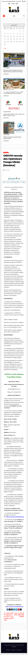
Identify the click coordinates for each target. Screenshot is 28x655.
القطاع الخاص (6, 67)
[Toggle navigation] (14, 16)
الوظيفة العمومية (7, 111)
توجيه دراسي (11, 89)
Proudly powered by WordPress (10, 645)
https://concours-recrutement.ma (15, 516)
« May (4, 48)
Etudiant (5, 89)
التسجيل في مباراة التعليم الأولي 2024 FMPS (19, 614)
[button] (24, 16)
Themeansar (14, 646)
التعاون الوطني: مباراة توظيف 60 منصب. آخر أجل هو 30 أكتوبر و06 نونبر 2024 (9, 616)
